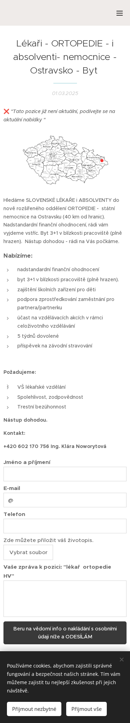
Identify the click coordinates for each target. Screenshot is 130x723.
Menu (120, 13)
